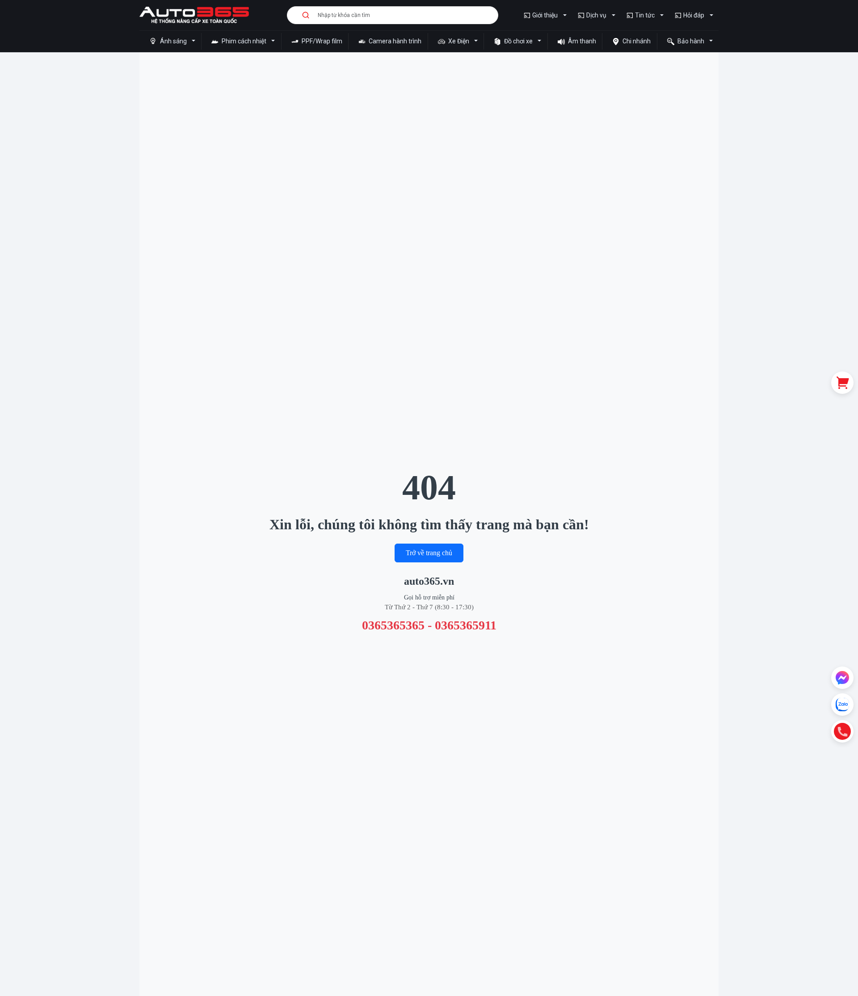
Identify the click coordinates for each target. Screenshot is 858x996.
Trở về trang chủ (429, 553)
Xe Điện (459, 41)
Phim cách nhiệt (244, 41)
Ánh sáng (173, 41)
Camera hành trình (394, 41)
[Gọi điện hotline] (842, 731)
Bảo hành (691, 41)
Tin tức (645, 15)
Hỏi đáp (693, 15)
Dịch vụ (596, 15)
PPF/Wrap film (321, 41)
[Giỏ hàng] (842, 382)
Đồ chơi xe (518, 41)
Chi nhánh (636, 41)
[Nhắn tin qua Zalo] (842, 704)
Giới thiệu (545, 15)
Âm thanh (581, 41)
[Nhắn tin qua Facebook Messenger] (842, 678)
